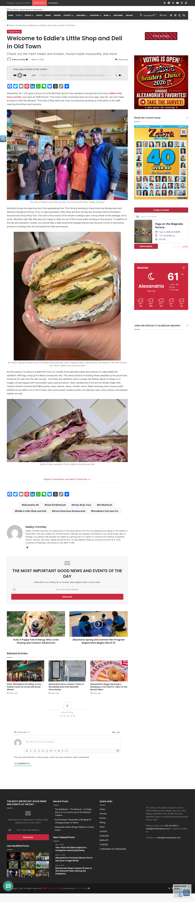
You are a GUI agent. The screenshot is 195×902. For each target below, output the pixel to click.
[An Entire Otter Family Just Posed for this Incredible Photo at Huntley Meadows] (13, 864)
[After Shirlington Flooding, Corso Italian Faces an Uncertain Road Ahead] (25, 670)
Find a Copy (161, 36)
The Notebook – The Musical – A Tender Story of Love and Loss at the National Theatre (73, 812)
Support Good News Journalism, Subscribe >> (67, 479)
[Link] (59, 751)
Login (117, 732)
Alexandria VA (31, 504)
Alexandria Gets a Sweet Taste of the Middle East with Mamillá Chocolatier (66, 687)
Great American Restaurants (69, 511)
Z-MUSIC (104, 844)
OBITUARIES (118, 15)
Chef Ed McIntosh (56, 504)
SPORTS (39, 15)
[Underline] (35, 751)
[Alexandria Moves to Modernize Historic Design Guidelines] (28, 873)
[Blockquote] (51, 751)
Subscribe (80, 15)
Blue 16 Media (80, 888)
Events (28, 15)
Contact (67, 15)
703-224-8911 (171, 825)
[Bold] (27, 751)
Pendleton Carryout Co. (106, 511)
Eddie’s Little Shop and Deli (31, 511)
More (106, 15)
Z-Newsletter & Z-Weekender (113, 849)
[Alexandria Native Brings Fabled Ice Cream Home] (42, 856)
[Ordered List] (43, 751)
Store (102, 827)
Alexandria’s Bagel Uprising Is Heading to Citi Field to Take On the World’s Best (108, 687)
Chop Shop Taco (82, 504)
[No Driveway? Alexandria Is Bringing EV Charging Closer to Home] (28, 856)
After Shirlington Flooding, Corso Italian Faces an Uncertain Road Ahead (24, 687)
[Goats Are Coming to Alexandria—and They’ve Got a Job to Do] (28, 864)
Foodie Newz (22, 25)
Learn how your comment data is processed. (70, 757)
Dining (48, 15)
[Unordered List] (47, 751)
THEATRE (57, 15)
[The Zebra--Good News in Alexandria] (25, 9)
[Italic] (31, 751)
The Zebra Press (54, 888)
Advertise (94, 15)
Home (10, 15)
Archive (129, 15)
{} (63, 751)
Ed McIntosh (105, 504)
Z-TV (18, 15)
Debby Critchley (19, 59)
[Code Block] (55, 751)
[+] (66, 751)
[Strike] (39, 751)
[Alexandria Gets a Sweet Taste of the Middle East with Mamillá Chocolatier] (67, 670)
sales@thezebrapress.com (158, 828)
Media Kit (104, 840)
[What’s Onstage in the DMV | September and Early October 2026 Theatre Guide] (13, 873)
